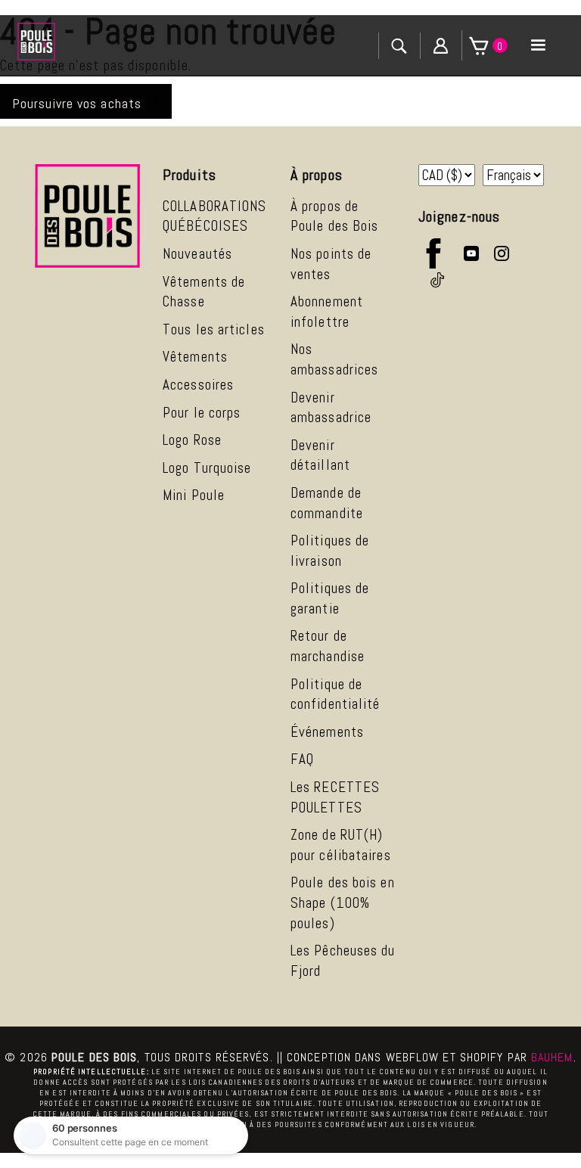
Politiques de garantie (329, 598)
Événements (327, 731)
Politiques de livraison (329, 550)
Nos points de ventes (330, 264)
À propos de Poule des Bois (334, 216)
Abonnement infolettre (326, 311)
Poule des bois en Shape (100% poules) (342, 902)
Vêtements (195, 356)
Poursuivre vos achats (76, 103)
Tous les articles (214, 329)
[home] (36, 45)
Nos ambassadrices (334, 359)
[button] (538, 45)
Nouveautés (197, 253)
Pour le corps (202, 412)
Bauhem (552, 1057)
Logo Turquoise (207, 467)
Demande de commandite (326, 503)
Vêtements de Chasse (204, 292)
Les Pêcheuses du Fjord (343, 960)
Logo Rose (192, 439)
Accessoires (198, 384)
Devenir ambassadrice (330, 407)
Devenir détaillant (320, 455)
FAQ (302, 759)
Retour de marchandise (327, 646)
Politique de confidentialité (335, 694)
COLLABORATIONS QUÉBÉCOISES (214, 216)
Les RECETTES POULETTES (335, 797)
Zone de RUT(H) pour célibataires (340, 845)
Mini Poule (194, 495)
